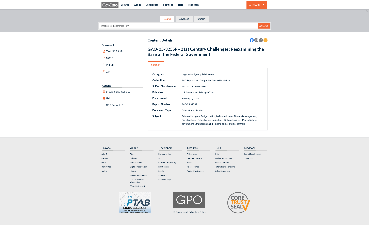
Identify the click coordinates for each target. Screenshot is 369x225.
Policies (133, 158)
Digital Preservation (138, 167)
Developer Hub (164, 154)
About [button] (137, 4)
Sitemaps (162, 175)
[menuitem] (125, 5)
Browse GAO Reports (118, 91)
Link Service (163, 167)
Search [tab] (167, 19)
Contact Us (248, 158)
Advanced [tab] (184, 19)
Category (105, 158)
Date (103, 162)
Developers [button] (152, 4)
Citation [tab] (201, 19)
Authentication (136, 162)
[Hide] (367, 11)
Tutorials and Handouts (225, 167)
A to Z (104, 154)
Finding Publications (195, 171)
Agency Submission (138, 175)
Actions (106, 85)
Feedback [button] (193, 4)
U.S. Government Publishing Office (189, 212)
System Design (164, 179)
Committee (106, 167)
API (159, 158)
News (189, 162)
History (133, 171)
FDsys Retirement (137, 186)
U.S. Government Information (137, 180)
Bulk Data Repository (167, 162)
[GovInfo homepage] (109, 5)
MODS (109, 58)
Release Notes (193, 167)
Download (108, 45)
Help (108, 98)
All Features (192, 154)
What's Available (222, 162)
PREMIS (110, 64)
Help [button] (180, 4)
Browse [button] (125, 4)
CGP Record (113, 105)
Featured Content (194, 158)
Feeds (161, 171)
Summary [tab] (156, 64)
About (132, 154)
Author (104, 171)
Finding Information (223, 158)
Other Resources (222, 171)
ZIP (108, 71)
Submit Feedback (251, 154)
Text (115, 51)
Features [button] (168, 4)
